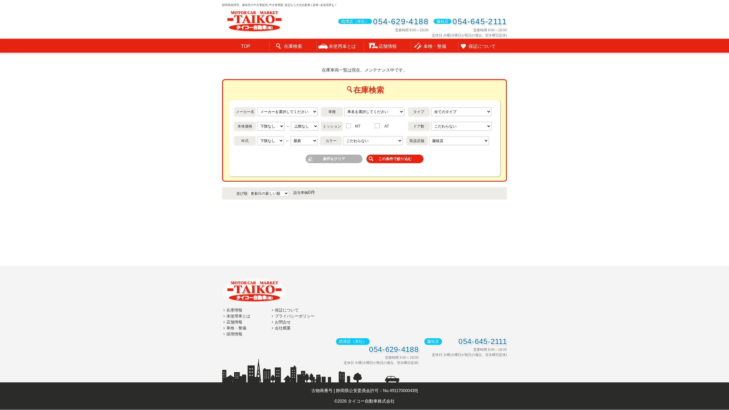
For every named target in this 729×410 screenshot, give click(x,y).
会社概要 (283, 328)
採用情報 (234, 334)
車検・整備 (236, 328)
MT (358, 126)
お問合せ (283, 322)
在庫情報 (234, 310)
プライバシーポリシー (295, 316)
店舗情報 (234, 322)
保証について (287, 310)
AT (386, 126)
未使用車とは (238, 316)
